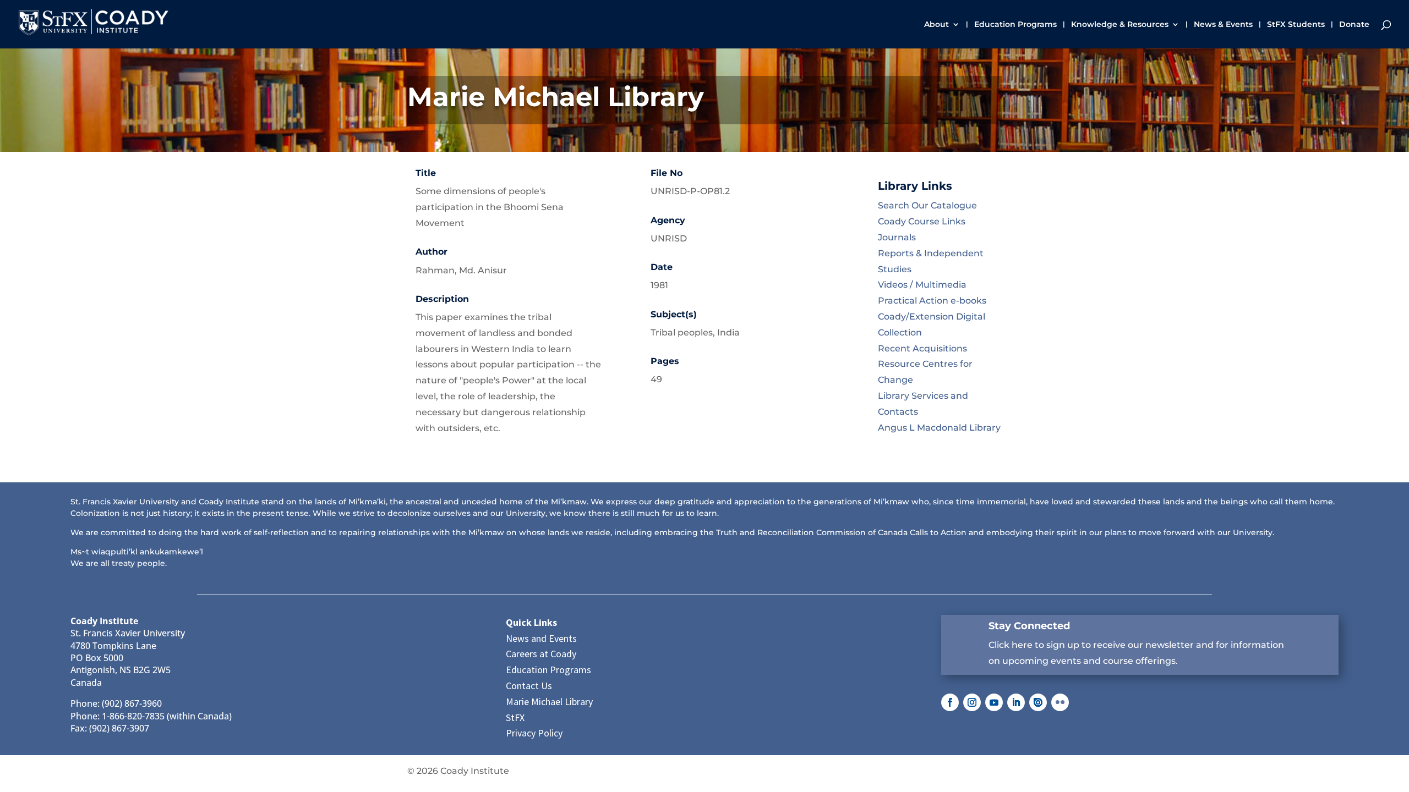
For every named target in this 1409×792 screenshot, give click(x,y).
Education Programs (1015, 24)
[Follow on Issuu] (1038, 702)
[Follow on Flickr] (1060, 702)
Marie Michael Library (549, 701)
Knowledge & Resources (1119, 24)
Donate (1354, 24)
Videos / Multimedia (922, 284)
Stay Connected (1029, 626)
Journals (897, 237)
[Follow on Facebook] (950, 702)
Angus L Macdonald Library (939, 427)
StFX (515, 717)
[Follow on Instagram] (972, 702)
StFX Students (1296, 24)
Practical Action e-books (932, 300)
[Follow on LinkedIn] (1016, 702)
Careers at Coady (541, 653)
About (936, 24)
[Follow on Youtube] (994, 702)
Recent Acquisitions (922, 348)
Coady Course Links (921, 221)
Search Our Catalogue (927, 205)
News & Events (1223, 24)
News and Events (541, 638)
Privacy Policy (534, 733)
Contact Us (529, 685)
